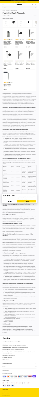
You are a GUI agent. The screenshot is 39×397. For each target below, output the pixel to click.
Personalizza (10, 201)
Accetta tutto (26, 201)
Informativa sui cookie (22, 198)
